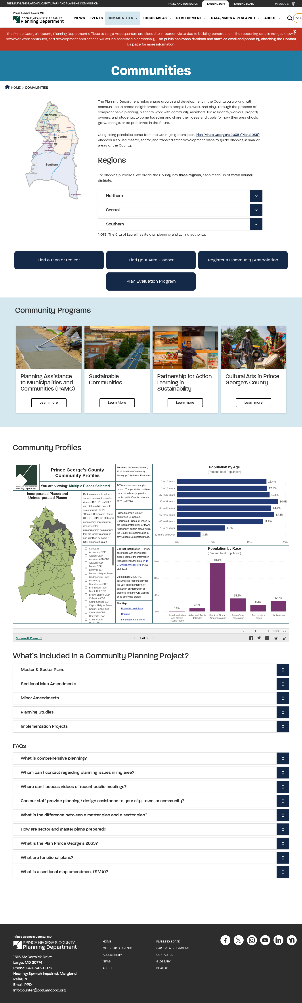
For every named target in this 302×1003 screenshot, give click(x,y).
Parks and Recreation (183, 4)
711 (26, 979)
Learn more (49, 403)
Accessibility (112, 955)
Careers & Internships (172, 948)
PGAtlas (162, 968)
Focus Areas (155, 18)
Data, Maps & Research (233, 18)
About (270, 18)
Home (16, 87)
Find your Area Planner (151, 260)
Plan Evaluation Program (151, 281)
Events (96, 18)
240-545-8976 (39, 968)
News (79, 18)
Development (189, 18)
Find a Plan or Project (59, 260)
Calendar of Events (117, 948)
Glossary (163, 961)
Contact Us (164, 955)
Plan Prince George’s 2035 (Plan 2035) (228, 135)
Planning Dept (215, 4)
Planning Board (243, 4)
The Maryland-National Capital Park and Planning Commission (52, 3)
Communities (120, 18)
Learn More (117, 403)
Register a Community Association (243, 260)
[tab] (180, 196)
